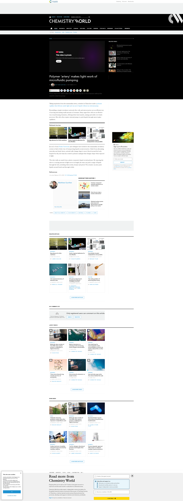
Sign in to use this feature (98, 86)
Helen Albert (56, 453)
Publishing (118, 1)
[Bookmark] (87, 90)
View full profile (58, 206)
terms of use (117, 166)
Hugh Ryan (55, 353)
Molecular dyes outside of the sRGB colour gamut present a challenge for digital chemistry (57, 346)
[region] (12, 485)
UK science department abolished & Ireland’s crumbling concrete (75, 280)
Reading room (69, 32)
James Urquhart (76, 453)
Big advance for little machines (58, 140)
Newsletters (58, 32)
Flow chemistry (72, 212)
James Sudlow (56, 259)
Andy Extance (94, 453)
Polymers (88, 212)
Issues (68, 472)
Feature (90, 277)
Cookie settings (11, 495)
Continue (110, 498)
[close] (104, 86)
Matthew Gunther (60, 84)
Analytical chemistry (60, 212)
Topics (64, 472)
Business (90, 444)
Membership (131, 1)
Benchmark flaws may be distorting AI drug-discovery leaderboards (95, 419)
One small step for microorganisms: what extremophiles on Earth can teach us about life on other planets (95, 347)
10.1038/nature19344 (71, 175)
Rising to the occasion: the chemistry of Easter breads (124, 70)
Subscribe (66, 17)
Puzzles (75, 32)
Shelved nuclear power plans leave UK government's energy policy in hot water (97, 203)
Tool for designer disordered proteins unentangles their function (77, 448)
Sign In (53, 17)
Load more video (77, 389)
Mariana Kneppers (72, 286)
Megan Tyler (94, 259)
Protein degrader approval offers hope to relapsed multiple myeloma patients (95, 448)
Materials (81, 212)
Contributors (75, 472)
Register (59, 17)
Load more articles (77, 297)
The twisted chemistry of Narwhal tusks (57, 279)
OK (12, 491)
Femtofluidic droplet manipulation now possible (95, 141)
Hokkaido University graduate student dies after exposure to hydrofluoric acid (58, 419)
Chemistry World (76, 351)
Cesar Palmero (75, 259)
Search (89, 16)
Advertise (58, 472)
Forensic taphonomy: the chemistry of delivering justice (123, 53)
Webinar (71, 342)
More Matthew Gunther (86, 178)
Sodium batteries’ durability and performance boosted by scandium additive (58, 448)
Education (124, 1)
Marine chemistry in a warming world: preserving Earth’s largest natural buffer (77, 346)
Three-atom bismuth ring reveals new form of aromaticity (57, 376)
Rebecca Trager (57, 284)
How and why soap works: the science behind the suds (95, 375)
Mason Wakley (56, 381)
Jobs (63, 32)
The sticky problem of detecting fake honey (94, 279)
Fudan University (64, 146)
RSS (81, 472)
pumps (95, 212)
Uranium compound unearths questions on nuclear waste (97, 184)
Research (52, 251)
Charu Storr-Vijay (93, 425)
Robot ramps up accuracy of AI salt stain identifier (124, 58)
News (50, 38)
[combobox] (80, 17)
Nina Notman (94, 284)
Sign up (122, 162)
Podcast (71, 277)
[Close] (20, 473)
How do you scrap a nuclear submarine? (96, 192)
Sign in (51, 497)
